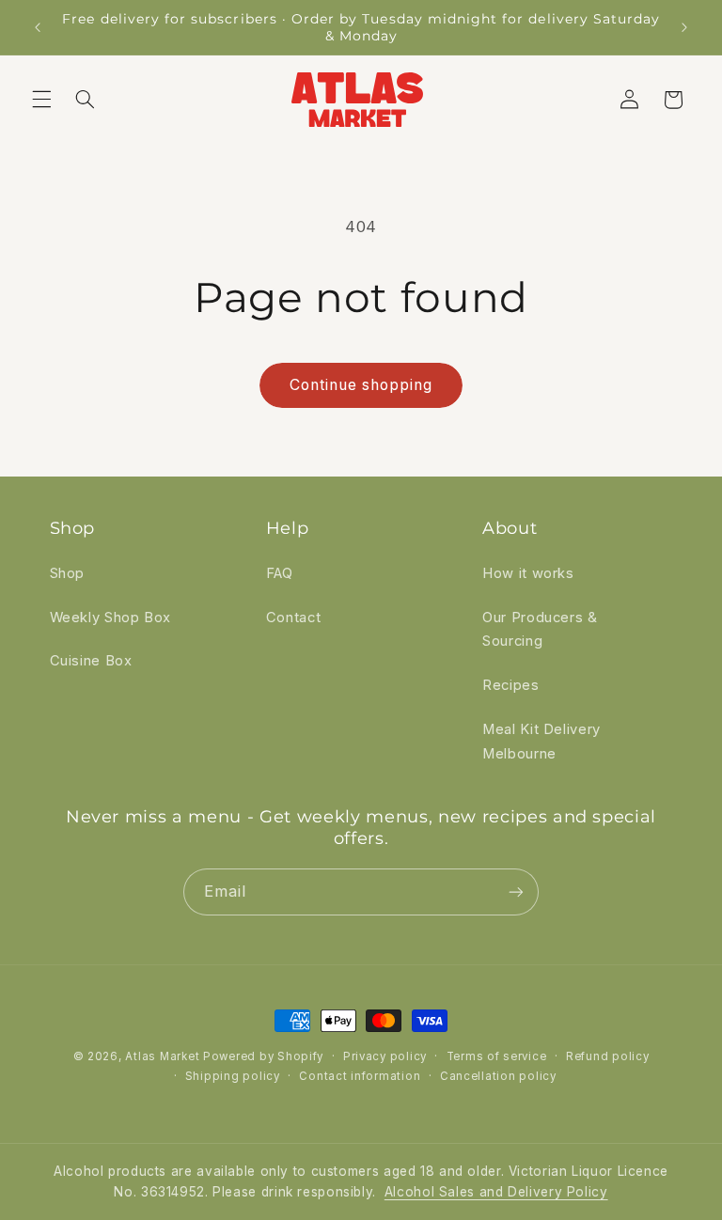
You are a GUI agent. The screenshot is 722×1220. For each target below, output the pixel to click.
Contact (293, 617)
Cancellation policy (498, 1076)
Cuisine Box (91, 660)
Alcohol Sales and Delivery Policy (496, 1191)
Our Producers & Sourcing (539, 629)
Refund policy (608, 1056)
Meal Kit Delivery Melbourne (541, 741)
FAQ (279, 573)
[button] (41, 99)
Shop (68, 573)
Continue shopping (361, 385)
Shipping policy (232, 1076)
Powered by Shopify (263, 1056)
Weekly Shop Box (110, 617)
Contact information (359, 1076)
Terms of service (497, 1056)
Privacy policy (385, 1056)
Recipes (510, 685)
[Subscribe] (516, 891)
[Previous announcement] (37, 27)
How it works (528, 573)
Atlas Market (164, 1056)
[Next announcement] (684, 27)
